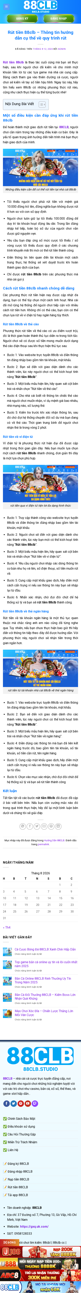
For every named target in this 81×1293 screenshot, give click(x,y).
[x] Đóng (10, 1242)
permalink (43, 844)
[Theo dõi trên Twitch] (35, 1103)
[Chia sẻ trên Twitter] (37, 826)
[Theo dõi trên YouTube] (28, 1103)
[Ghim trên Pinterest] (51, 826)
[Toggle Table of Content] (40, 104)
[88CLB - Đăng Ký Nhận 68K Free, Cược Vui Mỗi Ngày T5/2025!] (40, 7)
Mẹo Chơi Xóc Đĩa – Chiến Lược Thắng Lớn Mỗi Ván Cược (44, 1013)
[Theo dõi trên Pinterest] (20, 1103)
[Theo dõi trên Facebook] (6, 1103)
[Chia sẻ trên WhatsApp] (22, 826)
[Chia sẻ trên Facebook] (30, 826)
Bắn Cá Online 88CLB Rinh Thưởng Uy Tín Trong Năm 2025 (43, 980)
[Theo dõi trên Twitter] (13, 1103)
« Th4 (6, 927)
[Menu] (6, 7)
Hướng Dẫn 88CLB (54, 840)
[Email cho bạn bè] (44, 826)
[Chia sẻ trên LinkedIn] (58, 826)
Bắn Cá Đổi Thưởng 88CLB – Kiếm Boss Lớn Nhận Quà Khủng (45, 996)
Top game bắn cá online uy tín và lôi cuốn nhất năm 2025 (46, 964)
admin (62, 49)
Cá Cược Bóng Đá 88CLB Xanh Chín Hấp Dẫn (45, 949)
